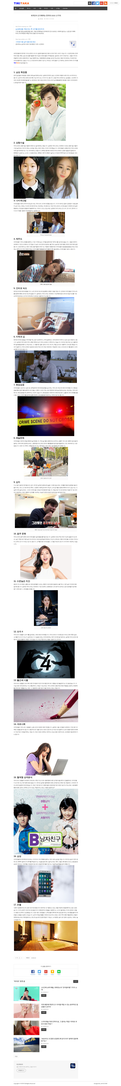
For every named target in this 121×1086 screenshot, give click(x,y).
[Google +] (101, 3)
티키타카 (20, 1064)
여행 (40, 8)
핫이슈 (29, 8)
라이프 (46, 8)
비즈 (34, 8)
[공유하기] (19, 958)
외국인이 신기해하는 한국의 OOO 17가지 (46, 16)
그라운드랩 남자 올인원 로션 (25, 42)
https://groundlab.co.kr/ (22, 39)
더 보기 (75, 981)
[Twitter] (97, 3)
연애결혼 (21, 8)
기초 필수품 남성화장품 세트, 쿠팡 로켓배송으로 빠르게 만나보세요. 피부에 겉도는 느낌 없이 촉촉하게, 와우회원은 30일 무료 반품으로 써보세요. (45, 32)
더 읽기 (43, 995)
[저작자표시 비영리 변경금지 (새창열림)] (33, 958)
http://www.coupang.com (22, 26)
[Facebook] (93, 3)
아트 (52, 8)
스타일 (58, 8)
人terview (65, 8)
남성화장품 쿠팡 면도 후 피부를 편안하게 (30, 29)
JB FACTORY (104, 1083)
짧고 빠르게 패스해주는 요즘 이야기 (26, 1066)
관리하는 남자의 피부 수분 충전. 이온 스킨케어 (30, 44)
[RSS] (105, 3)
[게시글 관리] (22, 958)
